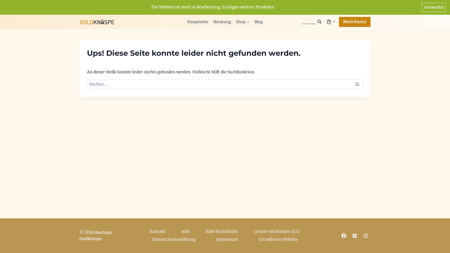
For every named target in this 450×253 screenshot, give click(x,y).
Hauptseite (197, 21)
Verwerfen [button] (434, 7)
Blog (258, 21)
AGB (185, 231)
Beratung (222, 21)
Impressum (227, 239)
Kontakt (157, 231)
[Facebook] (344, 235)
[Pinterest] (355, 235)
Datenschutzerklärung (174, 239)
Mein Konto (354, 21)
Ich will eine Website (278, 239)
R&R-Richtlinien (222, 231)
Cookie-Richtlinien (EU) (277, 231)
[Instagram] (366, 235)
